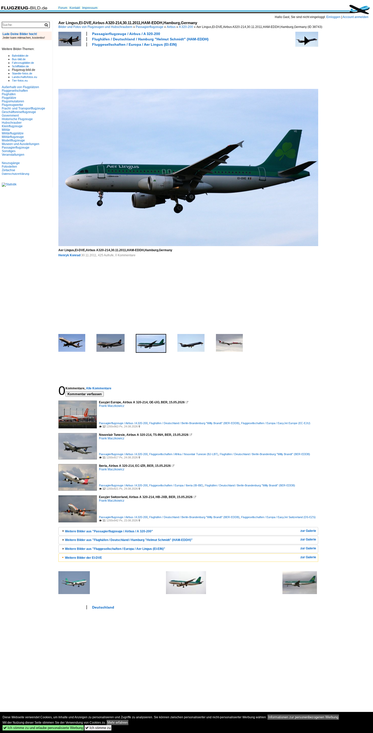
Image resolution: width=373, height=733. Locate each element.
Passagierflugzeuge (149, 27)
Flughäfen (9, 94)
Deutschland (103, 607)
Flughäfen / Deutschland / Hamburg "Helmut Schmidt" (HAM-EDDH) (150, 39)
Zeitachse (8, 170)
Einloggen (333, 17)
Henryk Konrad (69, 255)
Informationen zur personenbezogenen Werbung (303, 717)
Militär (6, 130)
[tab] (188, 531)
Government (10, 115)
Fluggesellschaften (15, 90)
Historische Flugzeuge (17, 119)
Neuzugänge (11, 163)
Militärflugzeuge (13, 137)
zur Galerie (308, 531)
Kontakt (75, 8)
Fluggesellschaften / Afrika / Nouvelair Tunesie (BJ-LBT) (183, 454)
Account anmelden (355, 17)
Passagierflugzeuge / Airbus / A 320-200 (126, 34)
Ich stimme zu (98, 728)
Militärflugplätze (13, 133)
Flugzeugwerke (12, 105)
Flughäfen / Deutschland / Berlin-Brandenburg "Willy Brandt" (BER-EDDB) (194, 423)
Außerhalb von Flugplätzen (20, 87)
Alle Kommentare (98, 388)
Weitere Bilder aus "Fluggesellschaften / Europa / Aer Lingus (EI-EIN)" (115, 549)
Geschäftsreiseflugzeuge (19, 112)
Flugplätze (9, 98)
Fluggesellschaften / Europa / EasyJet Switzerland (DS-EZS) (278, 517)
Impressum (89, 8)
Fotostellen (9, 166)
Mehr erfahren (117, 722)
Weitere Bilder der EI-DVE (83, 558)
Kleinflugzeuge (12, 126)
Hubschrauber (12, 122)
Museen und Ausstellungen (20, 144)
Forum (62, 8)
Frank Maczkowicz (111, 406)
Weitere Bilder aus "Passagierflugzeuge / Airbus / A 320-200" (109, 531)
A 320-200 (186, 27)
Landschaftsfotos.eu (24, 76)
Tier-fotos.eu (20, 80)
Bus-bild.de (19, 59)
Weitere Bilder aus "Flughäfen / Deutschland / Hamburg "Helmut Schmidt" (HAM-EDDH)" (129, 540)
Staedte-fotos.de (22, 73)
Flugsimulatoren (13, 101)
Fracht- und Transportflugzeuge (23, 108)
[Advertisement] (150, 67)
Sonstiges (8, 151)
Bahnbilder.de (20, 55)
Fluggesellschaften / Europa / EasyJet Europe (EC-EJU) (275, 423)
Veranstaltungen (13, 154)
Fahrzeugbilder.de (23, 62)
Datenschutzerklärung (15, 173)
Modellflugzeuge (13, 140)
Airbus (171, 27)
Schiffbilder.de (20, 66)
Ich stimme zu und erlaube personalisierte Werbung (43, 728)
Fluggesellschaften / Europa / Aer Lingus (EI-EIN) (134, 44)
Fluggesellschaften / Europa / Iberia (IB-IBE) (176, 485)
